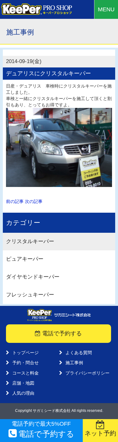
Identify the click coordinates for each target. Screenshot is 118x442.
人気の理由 (23, 393)
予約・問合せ (25, 362)
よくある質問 (78, 352)
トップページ (25, 352)
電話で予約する (61, 333)
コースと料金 (25, 372)
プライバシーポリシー (87, 372)
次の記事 (33, 201)
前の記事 (15, 201)
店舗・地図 (23, 383)
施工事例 (74, 362)
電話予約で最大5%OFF (43, 429)
